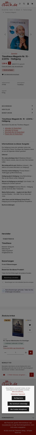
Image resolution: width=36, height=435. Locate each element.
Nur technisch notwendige (18, 403)
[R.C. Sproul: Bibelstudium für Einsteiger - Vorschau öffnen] (30, 330)
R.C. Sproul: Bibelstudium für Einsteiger (16, 340)
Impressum (22, 394)
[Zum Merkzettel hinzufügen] (30, 325)
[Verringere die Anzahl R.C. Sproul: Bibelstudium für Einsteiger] (5, 352)
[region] (18, 34)
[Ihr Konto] (28, 4)
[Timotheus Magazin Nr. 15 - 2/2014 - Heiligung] (18, 34)
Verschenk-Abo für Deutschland (14, 132)
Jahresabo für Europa (11, 130)
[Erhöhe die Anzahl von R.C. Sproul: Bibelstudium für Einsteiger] (26, 352)
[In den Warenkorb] (31, 352)
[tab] (17, 106)
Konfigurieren (18, 398)
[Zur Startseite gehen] (9, 3)
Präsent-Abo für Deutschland (13, 134)
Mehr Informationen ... (18, 391)
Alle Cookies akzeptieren (18, 409)
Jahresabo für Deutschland (13, 128)
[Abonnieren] (32, 375)
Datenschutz (14, 394)
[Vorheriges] (5, 34)
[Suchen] (24, 4)
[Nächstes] (31, 34)
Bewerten (14, 53)
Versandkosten (6, 425)
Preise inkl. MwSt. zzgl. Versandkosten (12, 66)
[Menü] (20, 4)
